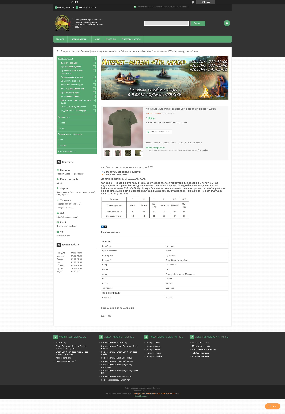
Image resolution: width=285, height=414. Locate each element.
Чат (275, 406)
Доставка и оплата (131, 39)
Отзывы (62, 145)
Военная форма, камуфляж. (94, 51)
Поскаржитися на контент (144, 393)
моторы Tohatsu (154, 353)
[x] (105, 227)
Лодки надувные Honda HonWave (116, 376)
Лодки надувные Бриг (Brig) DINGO (116, 358)
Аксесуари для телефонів (72, 89)
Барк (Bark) (61, 342)
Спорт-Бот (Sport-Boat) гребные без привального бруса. (72, 353)
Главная (60, 39)
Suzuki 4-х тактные (200, 342)
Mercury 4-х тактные (201, 346)
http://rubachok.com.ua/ (67, 217)
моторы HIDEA (153, 349)
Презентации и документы (70, 134)
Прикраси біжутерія (70, 92)
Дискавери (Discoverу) (66, 361)
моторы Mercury (154, 346)
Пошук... (198, 23)
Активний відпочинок (71, 96)
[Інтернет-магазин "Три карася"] (62, 23)
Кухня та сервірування (71, 67)
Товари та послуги (70, 51)
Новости (62, 123)
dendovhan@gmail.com (67, 226)
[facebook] (102, 227)
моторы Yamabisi (154, 356)
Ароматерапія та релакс (72, 77)
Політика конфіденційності (167, 393)
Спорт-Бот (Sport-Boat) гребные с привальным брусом (71, 347)
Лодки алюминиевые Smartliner (115, 380)
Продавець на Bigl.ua (143, 391)
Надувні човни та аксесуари (73, 110)
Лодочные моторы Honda (204, 349)
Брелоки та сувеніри (70, 81)
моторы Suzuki (153, 342)
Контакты (111, 39)
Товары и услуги (78, 39)
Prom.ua (156, 388)
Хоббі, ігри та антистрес (72, 85)
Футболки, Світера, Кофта (122, 51)
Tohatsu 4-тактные (200, 353)
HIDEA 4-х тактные (200, 356)
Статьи (61, 128)
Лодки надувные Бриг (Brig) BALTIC (117, 361)
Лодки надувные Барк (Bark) (114, 342)
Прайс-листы (64, 117)
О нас (97, 39)
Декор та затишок (69, 63)
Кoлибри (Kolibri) (63, 358)
